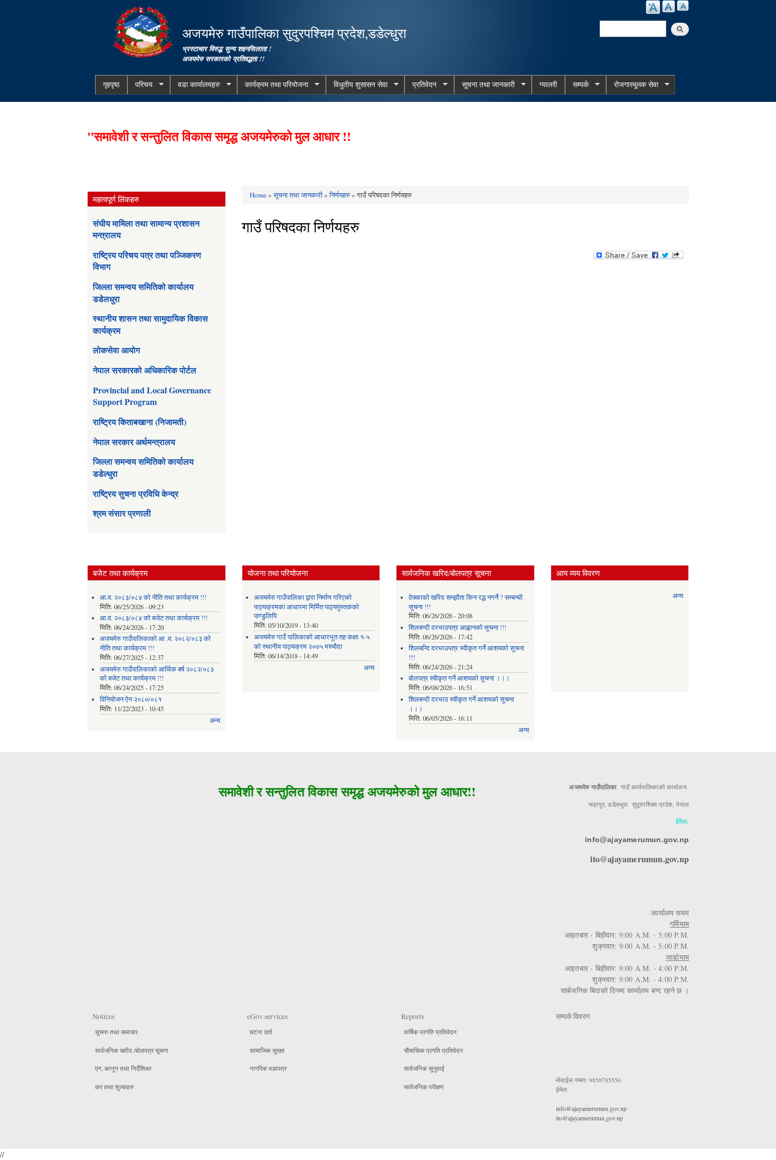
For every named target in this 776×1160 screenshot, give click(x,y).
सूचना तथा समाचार (116, 1031)
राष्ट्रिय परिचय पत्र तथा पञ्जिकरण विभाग (147, 260)
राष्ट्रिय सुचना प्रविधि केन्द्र (135, 493)
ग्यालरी (548, 84)
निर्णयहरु (339, 195)
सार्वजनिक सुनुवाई (424, 1068)
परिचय (140, 84)
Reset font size (668, 6)
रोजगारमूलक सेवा (632, 84)
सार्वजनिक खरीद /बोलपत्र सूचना (131, 1050)
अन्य (215, 720)
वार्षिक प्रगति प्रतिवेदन (430, 1031)
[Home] (144, 30)
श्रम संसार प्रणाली (122, 513)
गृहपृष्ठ (111, 84)
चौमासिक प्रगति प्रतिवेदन (433, 1050)
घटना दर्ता (261, 1031)
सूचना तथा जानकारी (484, 84)
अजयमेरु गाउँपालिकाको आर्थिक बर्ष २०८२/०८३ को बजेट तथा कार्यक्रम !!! (157, 674)
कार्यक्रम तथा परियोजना (272, 84)
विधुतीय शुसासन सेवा (356, 84)
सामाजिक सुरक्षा (267, 1050)
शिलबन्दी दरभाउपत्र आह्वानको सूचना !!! (457, 627)
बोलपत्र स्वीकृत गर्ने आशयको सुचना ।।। (459, 678)
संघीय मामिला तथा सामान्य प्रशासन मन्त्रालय (146, 229)
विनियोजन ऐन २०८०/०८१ (131, 699)
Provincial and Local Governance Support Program (152, 396)
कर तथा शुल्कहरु (114, 1086)
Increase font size (653, 7)
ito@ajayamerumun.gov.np (639, 859)
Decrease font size (683, 5)
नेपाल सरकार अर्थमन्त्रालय (134, 442)
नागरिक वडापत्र (268, 1068)
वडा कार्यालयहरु (195, 84)
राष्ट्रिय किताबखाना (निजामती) (139, 422)
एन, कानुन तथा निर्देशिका (123, 1068)
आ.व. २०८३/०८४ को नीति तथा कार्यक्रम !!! (153, 597)
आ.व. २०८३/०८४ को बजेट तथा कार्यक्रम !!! (153, 618)
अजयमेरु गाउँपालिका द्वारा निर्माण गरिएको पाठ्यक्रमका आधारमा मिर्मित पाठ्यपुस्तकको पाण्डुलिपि (306, 607)
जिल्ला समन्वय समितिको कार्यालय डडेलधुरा (143, 292)
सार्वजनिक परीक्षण (423, 1086)
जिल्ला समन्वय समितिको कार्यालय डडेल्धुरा (143, 467)
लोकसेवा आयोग (116, 350)
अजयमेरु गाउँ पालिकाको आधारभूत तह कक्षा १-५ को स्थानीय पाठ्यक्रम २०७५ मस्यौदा (312, 642)
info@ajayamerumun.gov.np (637, 839)
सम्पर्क (577, 84)
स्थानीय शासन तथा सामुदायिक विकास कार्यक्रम (150, 324)
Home (258, 195)
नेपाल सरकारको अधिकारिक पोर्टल (144, 370)
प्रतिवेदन (420, 84)
